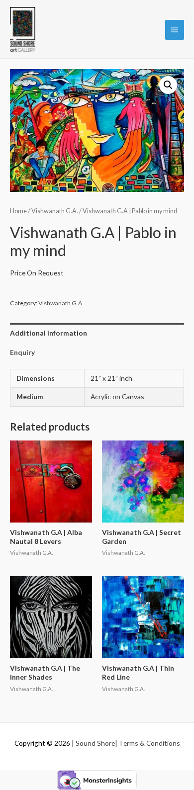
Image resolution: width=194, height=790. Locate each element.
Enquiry (22, 352)
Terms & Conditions (149, 743)
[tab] (97, 333)
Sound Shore (95, 743)
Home (18, 211)
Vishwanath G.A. (54, 211)
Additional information (48, 333)
